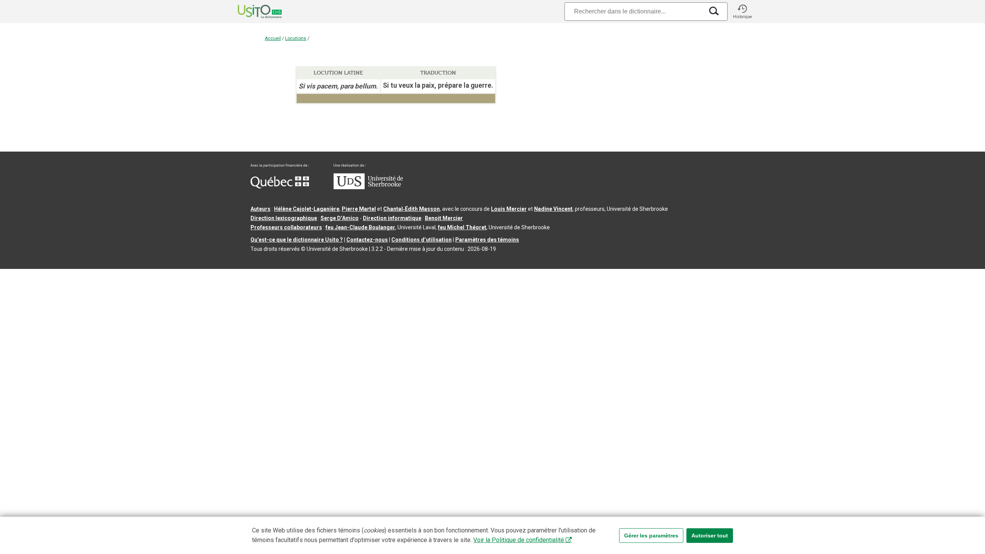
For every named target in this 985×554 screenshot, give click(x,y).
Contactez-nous (367, 240)
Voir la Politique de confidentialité (518, 540)
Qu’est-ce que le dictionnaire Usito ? (296, 240)
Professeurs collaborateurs (286, 227)
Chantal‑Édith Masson (411, 209)
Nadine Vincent (553, 209)
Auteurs (260, 209)
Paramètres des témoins (487, 240)
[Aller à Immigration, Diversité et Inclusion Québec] (279, 187)
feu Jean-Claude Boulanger (360, 227)
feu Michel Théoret (462, 227)
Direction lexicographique (283, 218)
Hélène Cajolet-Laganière (306, 209)
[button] (742, 11)
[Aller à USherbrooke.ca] (368, 187)
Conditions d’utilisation (421, 240)
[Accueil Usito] (251, 11)
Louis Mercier (509, 209)
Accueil (273, 38)
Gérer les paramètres (651, 535)
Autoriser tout (709, 535)
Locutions (295, 38)
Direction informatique (392, 218)
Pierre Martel (359, 209)
